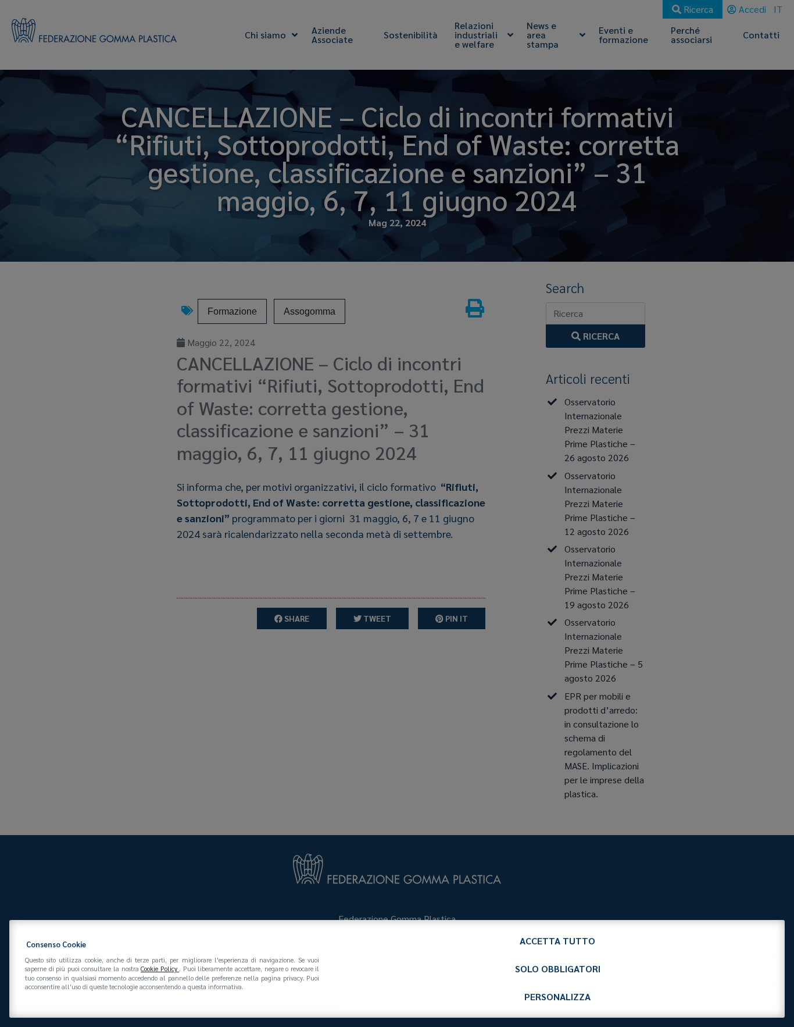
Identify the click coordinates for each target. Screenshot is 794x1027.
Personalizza (557, 996)
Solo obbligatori (557, 968)
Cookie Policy (160, 968)
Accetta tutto (557, 941)
